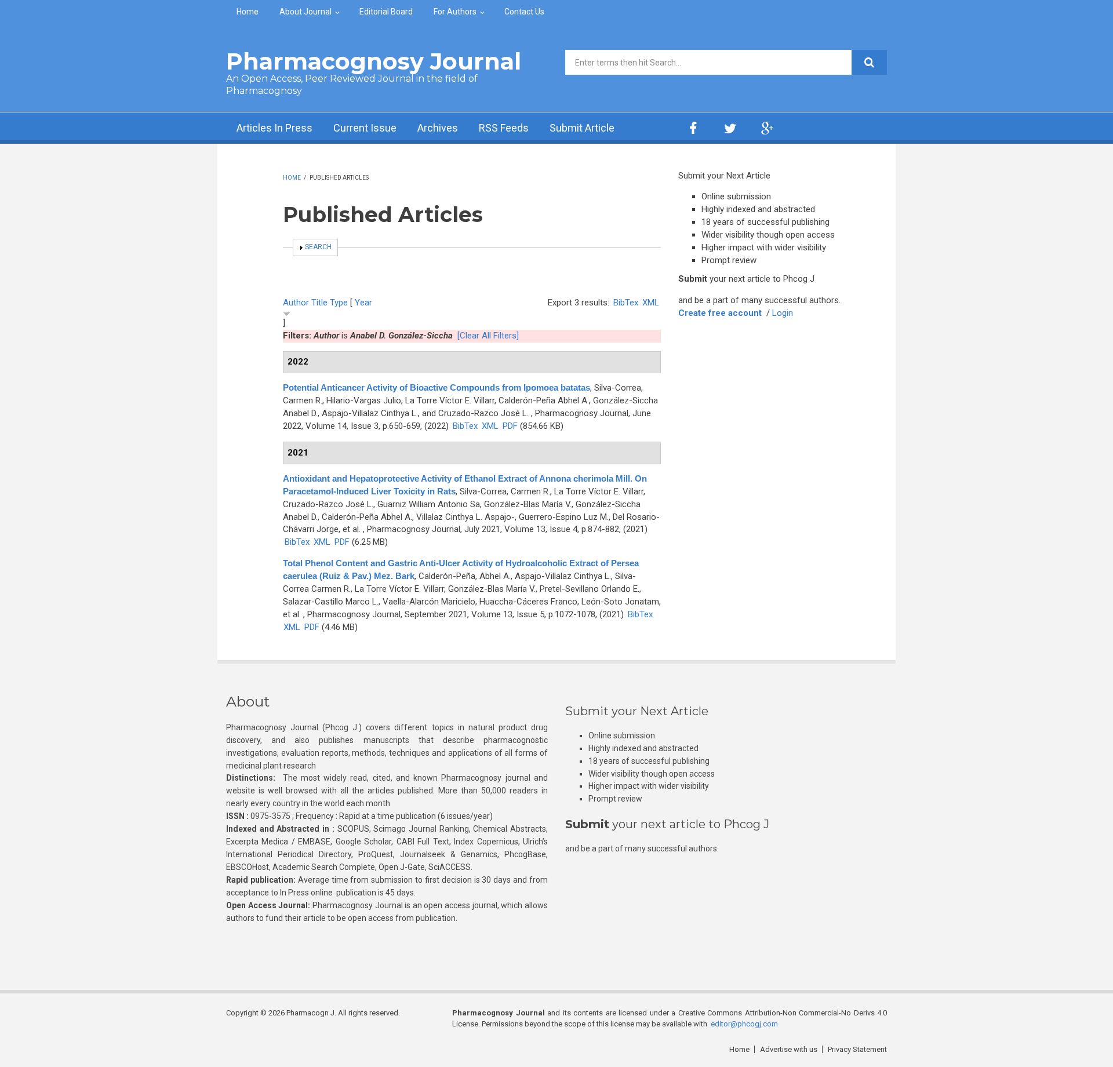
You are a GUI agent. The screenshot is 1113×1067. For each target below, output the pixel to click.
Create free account (720, 313)
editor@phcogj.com (744, 1023)
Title (319, 302)
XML (650, 302)
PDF (510, 426)
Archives (437, 128)
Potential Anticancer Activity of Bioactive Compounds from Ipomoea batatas (436, 387)
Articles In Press (274, 128)
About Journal (305, 11)
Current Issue (365, 128)
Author (296, 302)
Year (363, 302)
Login (782, 313)
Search (318, 247)
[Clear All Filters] (488, 335)
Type (339, 302)
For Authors (455, 11)
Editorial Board (386, 11)
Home (248, 11)
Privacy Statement (857, 1049)
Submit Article (582, 128)
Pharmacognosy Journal (373, 61)
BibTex (625, 302)
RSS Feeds (504, 128)
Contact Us (524, 11)
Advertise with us (788, 1049)
